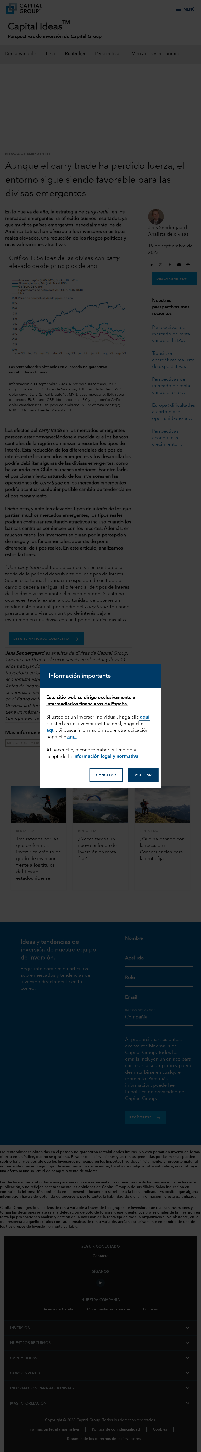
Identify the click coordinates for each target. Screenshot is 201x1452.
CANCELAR (106, 775)
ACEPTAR (143, 775)
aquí (51, 730)
